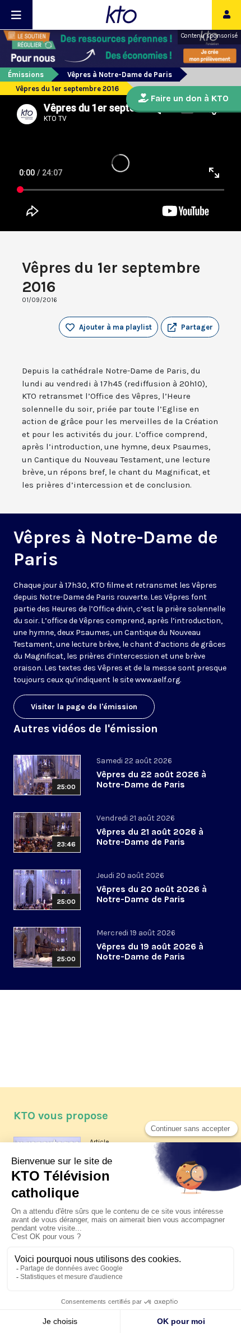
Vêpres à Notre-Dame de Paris (119, 74)
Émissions (26, 74)
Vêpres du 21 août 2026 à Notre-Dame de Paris (149, 836)
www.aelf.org (157, 679)
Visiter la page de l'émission (84, 706)
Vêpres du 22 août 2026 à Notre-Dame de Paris (151, 779)
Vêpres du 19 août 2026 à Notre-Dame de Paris (149, 951)
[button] (190, 327)
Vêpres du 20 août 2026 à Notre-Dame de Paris (151, 894)
